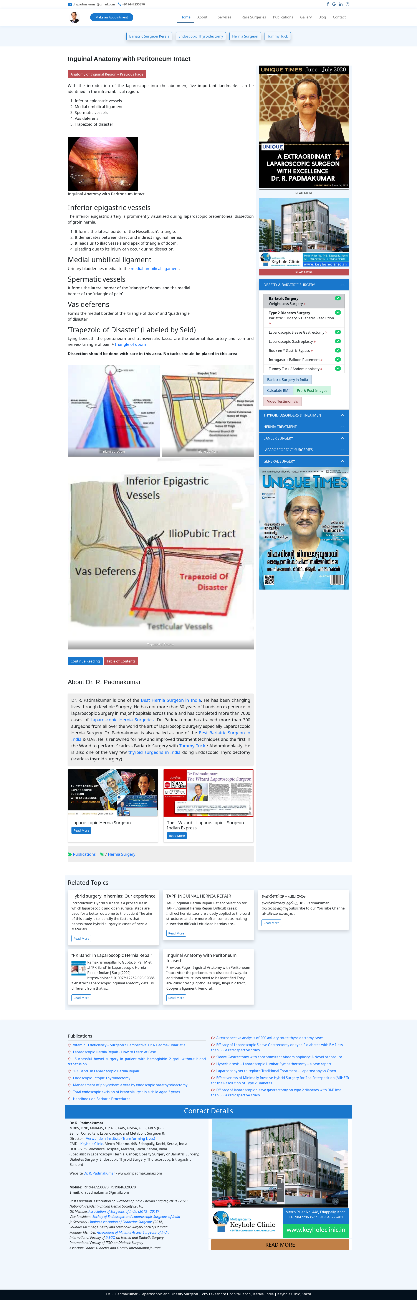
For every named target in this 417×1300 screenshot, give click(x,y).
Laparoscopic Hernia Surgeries (122, 720)
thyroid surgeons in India (154, 752)
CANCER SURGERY (278, 438)
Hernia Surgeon (245, 36)
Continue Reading (85, 661)
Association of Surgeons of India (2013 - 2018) (124, 1211)
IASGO (110, 1237)
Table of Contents (121, 661)
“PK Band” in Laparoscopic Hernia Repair (106, 1071)
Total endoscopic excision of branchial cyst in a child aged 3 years (126, 1091)
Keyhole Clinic (91, 1143)
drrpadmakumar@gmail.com (94, 4)
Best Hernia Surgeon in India (171, 700)
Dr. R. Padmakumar (99, 1173)
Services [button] (225, 17)
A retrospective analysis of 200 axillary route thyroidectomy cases (270, 1037)
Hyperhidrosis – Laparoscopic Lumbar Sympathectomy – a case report (273, 1063)
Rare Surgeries (254, 17)
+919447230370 (133, 4)
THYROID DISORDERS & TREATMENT (293, 415)
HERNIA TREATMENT (280, 426)
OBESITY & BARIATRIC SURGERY (289, 284)
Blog (322, 17)
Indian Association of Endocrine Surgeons (121, 1221)
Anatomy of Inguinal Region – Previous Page (107, 74)
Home (185, 17)
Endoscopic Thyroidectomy (201, 36)
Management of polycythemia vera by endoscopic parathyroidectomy (130, 1085)
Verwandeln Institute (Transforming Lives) (120, 1138)
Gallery (306, 17)
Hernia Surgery (121, 854)
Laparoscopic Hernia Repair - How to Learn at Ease (114, 1052)
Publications (283, 17)
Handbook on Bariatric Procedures (101, 1098)
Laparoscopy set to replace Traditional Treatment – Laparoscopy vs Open (276, 1070)
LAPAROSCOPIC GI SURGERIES (288, 449)
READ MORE (304, 193)
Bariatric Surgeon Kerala (149, 36)
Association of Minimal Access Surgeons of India (133, 1232)
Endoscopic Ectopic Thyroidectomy (101, 1078)
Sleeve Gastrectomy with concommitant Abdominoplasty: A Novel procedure (279, 1056)
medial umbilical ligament (155, 268)
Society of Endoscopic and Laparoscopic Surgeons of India (136, 1216)
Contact (339, 17)
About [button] (202, 17)
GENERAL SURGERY (279, 461)
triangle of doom (130, 344)
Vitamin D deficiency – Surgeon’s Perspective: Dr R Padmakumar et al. (130, 1045)
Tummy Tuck (277, 36)
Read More (81, 830)
